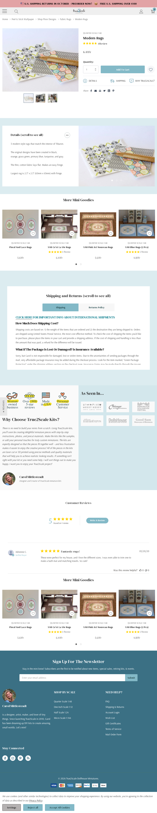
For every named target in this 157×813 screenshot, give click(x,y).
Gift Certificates (113, 723)
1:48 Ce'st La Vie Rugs (59, 247)
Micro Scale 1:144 (62, 717)
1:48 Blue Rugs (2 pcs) (137, 247)
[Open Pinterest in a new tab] (20, 758)
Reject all (33, 807)
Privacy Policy (35, 800)
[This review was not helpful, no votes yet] (146, 570)
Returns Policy (96, 307)
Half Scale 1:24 (61, 712)
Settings (11, 807)
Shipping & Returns (114, 706)
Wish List (110, 717)
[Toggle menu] (4, 11)
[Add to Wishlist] (151, 69)
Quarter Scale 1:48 (63, 701)
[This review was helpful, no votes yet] (140, 570)
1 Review (66, 252)
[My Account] (141, 11)
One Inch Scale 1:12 (63, 706)
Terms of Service (113, 728)
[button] (3, 406)
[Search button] (16, 11)
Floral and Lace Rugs (20, 247)
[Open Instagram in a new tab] (12, 758)
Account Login (112, 712)
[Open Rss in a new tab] (28, 758)
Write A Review (97, 520)
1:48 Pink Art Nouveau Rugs (98, 247)
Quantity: (88, 61)
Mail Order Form (113, 734)
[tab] (112, 180)
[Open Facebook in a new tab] (5, 758)
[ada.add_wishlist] (33, 233)
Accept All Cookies (60, 807)
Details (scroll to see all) (27, 135)
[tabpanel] (116, 156)
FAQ (107, 701)
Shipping (60, 307)
